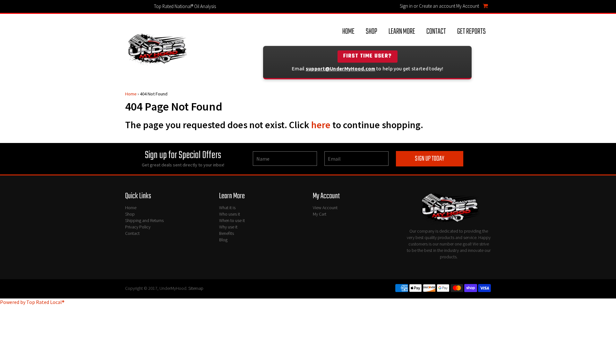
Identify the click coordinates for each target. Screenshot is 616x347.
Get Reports (471, 32)
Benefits (226, 233)
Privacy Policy (137, 227)
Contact (436, 32)
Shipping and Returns (144, 220)
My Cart (319, 214)
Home (348, 32)
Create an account (437, 6)
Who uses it (229, 214)
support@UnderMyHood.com (340, 68)
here (320, 125)
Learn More (402, 32)
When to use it (232, 220)
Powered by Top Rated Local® (32, 302)
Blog (223, 240)
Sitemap (195, 288)
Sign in (406, 6)
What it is (227, 207)
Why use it (228, 227)
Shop (371, 32)
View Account (325, 207)
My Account (467, 6)
